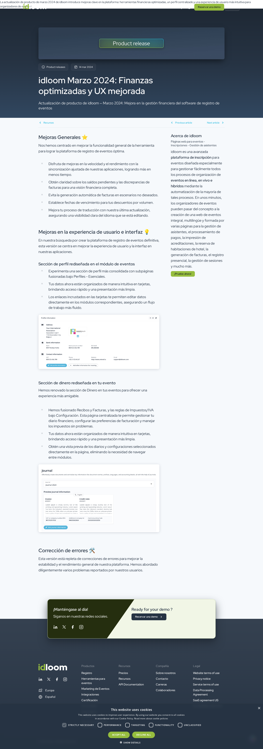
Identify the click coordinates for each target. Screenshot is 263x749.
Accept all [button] (119, 734)
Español (50, 697)
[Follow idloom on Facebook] (72, 627)
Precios (108, 7)
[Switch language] (189, 7)
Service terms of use (206, 684)
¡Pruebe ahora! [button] (182, 273)
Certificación (89, 700)
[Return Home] (34, 7)
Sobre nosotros (166, 673)
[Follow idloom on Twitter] (64, 627)
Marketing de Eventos (95, 689)
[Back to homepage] (52, 669)
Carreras (161, 684)
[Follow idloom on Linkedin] (55, 627)
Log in (232, 7)
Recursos (124, 679)
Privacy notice (202, 679)
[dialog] (131, 726)
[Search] (180, 7)
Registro (86, 673)
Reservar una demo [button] (209, 7)
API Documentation (131, 684)
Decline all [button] (143, 734)
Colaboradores (165, 690)
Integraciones (90, 694)
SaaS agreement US (205, 700)
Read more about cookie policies (151, 718)
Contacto (162, 679)
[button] (46, 690)
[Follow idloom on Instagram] (81, 627)
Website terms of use (206, 673)
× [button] (259, 708)
